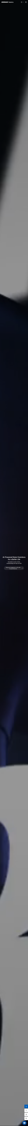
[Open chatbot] (24, 1123)
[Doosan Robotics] (7, 2)
